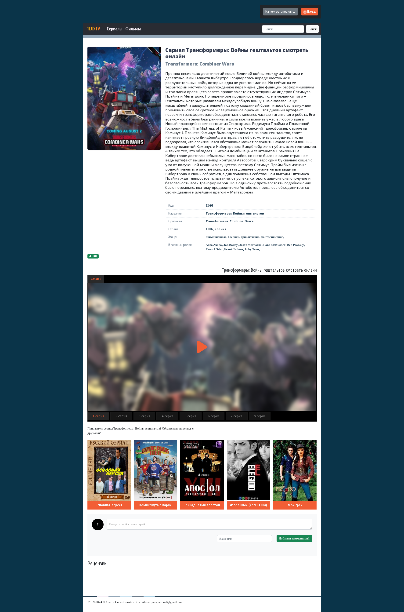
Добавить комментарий (294, 538)
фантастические (272, 237)
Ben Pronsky (295, 245)
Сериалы (114, 29)
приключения (250, 237)
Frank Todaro (233, 249)
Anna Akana (214, 245)
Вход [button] (311, 11)
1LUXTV (93, 29)
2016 (209, 205)
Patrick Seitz (214, 249)
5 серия (190, 416)
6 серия (213, 416)
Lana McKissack (274, 245)
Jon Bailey (231, 245)
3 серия (144, 416)
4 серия (167, 416)
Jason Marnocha (250, 245)
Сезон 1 (96, 278)
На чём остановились (280, 11)
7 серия (236, 416)
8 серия (259, 416)
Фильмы (133, 29)
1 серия (98, 416)
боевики (233, 237)
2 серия (121, 416)
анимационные (216, 237)
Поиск (312, 29)
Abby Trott (252, 249)
